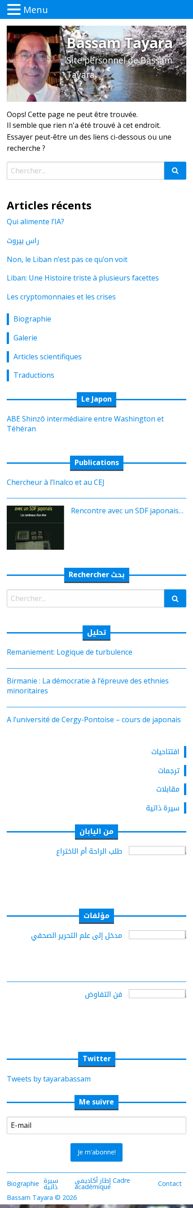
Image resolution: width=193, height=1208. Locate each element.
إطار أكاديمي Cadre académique (102, 1183)
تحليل (96, 632)
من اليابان (96, 831)
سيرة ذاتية (163, 808)
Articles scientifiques (47, 357)
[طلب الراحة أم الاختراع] (161, 868)
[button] (15, 10)
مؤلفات (96, 915)
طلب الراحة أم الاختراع (89, 851)
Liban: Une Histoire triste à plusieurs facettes (83, 278)
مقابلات (168, 789)
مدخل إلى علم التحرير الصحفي (76, 935)
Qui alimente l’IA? (35, 221)
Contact (170, 1183)
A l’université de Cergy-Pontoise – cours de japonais (94, 719)
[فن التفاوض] (161, 1011)
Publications (97, 462)
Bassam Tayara (119, 42)
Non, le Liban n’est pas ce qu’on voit (67, 259)
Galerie (25, 338)
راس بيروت (23, 240)
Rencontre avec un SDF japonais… (127, 511)
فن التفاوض (103, 994)
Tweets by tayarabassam (49, 1079)
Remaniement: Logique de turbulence (69, 652)
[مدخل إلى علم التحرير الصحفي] (161, 951)
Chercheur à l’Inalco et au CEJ (56, 482)
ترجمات (169, 770)
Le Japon (96, 399)
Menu (35, 10)
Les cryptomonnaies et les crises (61, 297)
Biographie (32, 319)
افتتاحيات (165, 751)
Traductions (33, 375)
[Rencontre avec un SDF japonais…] (32, 527)
